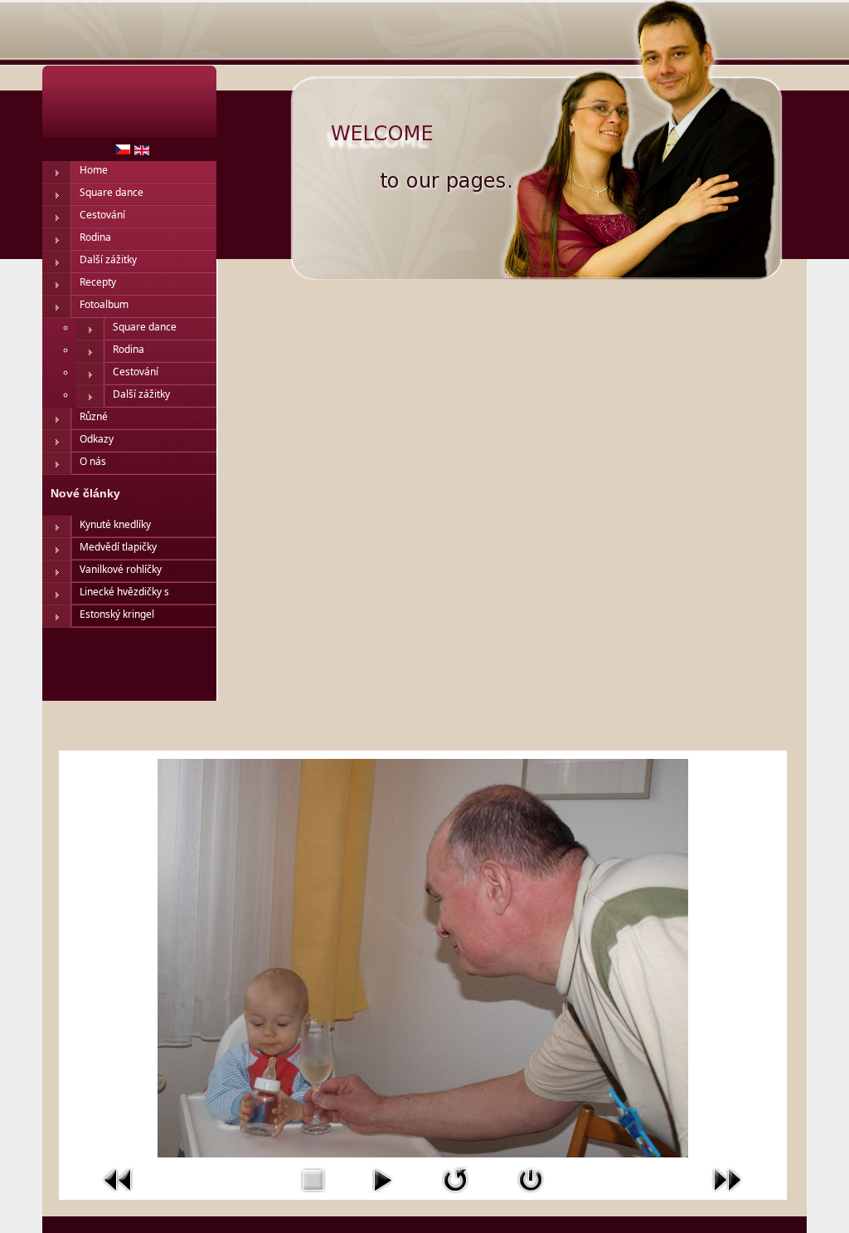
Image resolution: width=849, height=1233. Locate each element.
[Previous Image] (118, 1196)
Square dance (111, 192)
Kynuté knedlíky (115, 524)
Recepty (98, 282)
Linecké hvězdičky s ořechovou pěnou (124, 595)
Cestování (102, 215)
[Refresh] (455, 1196)
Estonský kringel (117, 614)
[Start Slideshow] (382, 1196)
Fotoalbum (104, 304)
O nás (93, 461)
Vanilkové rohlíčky (121, 569)
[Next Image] (727, 1196)
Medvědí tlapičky (118, 547)
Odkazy (97, 439)
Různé (94, 416)
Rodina (95, 237)
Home (94, 170)
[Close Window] (530, 1196)
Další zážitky (108, 259)
